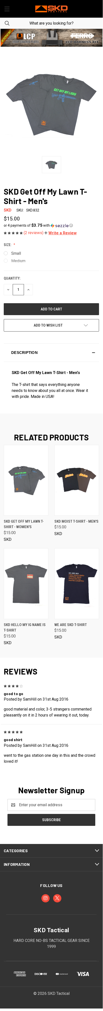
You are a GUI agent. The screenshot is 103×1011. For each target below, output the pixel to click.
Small (16, 253)
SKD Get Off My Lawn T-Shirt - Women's (24, 524)
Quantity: (12, 278)
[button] (51, 38)
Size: (8, 245)
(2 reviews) (34, 232)
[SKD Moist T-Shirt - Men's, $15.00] (76, 480)
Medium (18, 260)
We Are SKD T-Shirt (70, 625)
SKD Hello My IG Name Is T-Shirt (25, 628)
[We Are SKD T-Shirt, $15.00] (76, 583)
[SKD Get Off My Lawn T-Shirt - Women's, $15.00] (26, 480)
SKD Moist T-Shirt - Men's (76, 521)
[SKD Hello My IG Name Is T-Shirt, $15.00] (26, 583)
